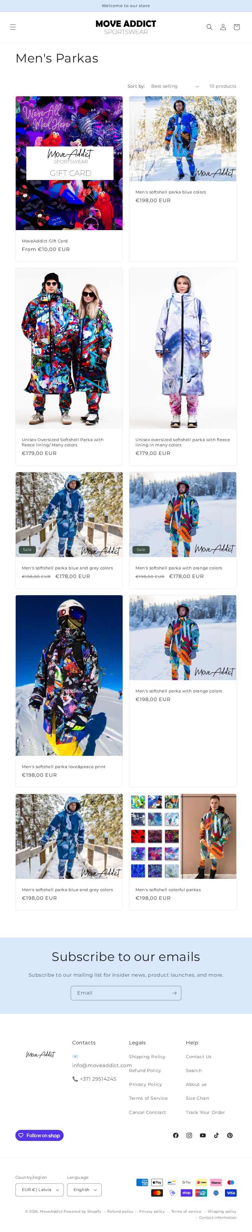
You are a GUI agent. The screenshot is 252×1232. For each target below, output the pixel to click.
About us (196, 1084)
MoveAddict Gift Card (45, 240)
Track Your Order (205, 1112)
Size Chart (198, 1098)
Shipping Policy (147, 1056)
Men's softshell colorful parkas (168, 889)
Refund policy (120, 1211)
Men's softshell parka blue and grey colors (67, 567)
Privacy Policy (145, 1084)
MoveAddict (51, 1211)
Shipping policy (222, 1211)
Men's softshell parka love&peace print (64, 766)
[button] (13, 27)
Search (194, 1070)
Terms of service (186, 1211)
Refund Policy (145, 1070)
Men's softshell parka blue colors (171, 191)
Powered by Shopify (82, 1211)
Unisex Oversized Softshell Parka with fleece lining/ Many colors (63, 442)
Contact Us (199, 1056)
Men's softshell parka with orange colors (179, 567)
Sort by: (136, 86)
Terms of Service (148, 1098)
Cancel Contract (147, 1112)
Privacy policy (152, 1211)
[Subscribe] (174, 993)
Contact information (218, 1217)
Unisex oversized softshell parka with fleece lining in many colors (183, 442)
